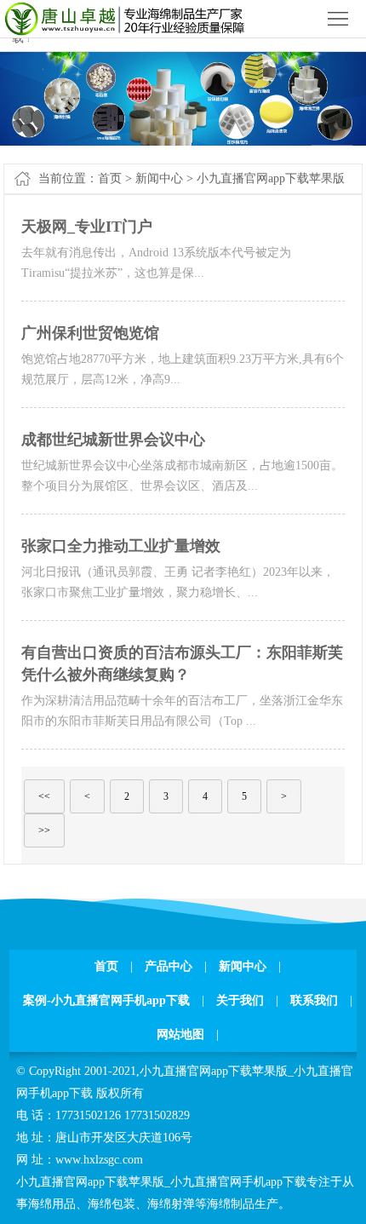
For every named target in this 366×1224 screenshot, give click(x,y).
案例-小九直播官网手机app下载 (106, 1000)
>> (44, 830)
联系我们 (314, 1000)
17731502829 (157, 1115)
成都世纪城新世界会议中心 (113, 439)
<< (44, 796)
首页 (110, 178)
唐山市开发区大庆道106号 (123, 1137)
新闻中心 (159, 178)
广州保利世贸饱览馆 (90, 333)
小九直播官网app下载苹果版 (271, 178)
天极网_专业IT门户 (86, 226)
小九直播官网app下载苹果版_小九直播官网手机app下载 (161, 1181)
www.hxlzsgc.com (99, 1159)
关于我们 (240, 1000)
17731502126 (88, 1115)
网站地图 (180, 1034)
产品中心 (168, 966)
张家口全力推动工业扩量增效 (120, 546)
